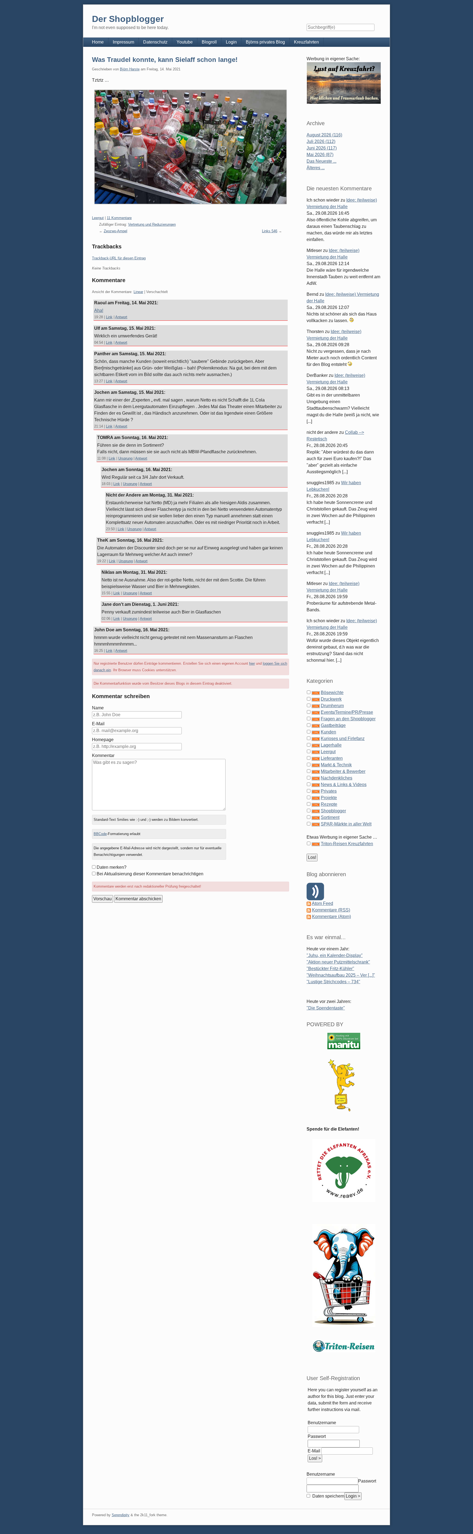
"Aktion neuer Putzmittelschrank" (338, 962)
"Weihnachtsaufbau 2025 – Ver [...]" (341, 975)
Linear (138, 292)
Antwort (121, 317)
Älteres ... (316, 167)
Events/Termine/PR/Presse (347, 712)
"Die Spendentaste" (326, 1008)
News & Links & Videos (344, 784)
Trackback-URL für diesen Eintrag (119, 258)
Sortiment (330, 817)
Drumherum (332, 705)
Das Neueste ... (321, 161)
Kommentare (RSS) (331, 910)
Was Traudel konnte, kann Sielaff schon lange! (165, 59)
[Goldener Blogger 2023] (344, 1085)
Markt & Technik (336, 764)
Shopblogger (333, 810)
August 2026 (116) (324, 135)
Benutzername (322, 1422)
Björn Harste (130, 69)
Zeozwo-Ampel (115, 231)
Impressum (123, 42)
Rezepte (329, 804)
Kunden (328, 732)
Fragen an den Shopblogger (348, 718)
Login (231, 42)
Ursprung (125, 458)
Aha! (98, 310)
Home (98, 42)
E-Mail (98, 723)
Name (98, 708)
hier (252, 663)
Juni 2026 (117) (322, 148)
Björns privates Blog (265, 42)
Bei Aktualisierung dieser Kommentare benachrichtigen (150, 873)
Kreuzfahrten (306, 42)
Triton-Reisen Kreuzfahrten (347, 843)
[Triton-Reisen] (343, 1346)
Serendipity (120, 1515)
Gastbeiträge (333, 725)
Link (109, 317)
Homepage (103, 739)
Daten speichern (327, 1496)
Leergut (98, 218)
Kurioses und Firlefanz (343, 738)
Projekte (329, 797)
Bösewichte (332, 692)
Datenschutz (155, 42)
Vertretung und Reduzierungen (152, 224)
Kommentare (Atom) (331, 916)
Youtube (185, 42)
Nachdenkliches (336, 778)
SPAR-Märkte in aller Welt (346, 824)
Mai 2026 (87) (320, 154)
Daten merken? (111, 867)
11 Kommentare (119, 218)
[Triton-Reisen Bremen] (344, 83)
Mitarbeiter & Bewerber (343, 771)
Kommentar (103, 755)
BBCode (100, 834)
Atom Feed (322, 903)
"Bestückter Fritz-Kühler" (330, 968)
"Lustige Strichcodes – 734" (333, 981)
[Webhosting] (343, 1041)
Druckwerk (331, 699)
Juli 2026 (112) (321, 141)
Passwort (317, 1436)
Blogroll (209, 42)
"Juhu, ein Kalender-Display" (335, 955)
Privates (329, 791)
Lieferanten (332, 758)
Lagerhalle (331, 745)
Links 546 (269, 231)
